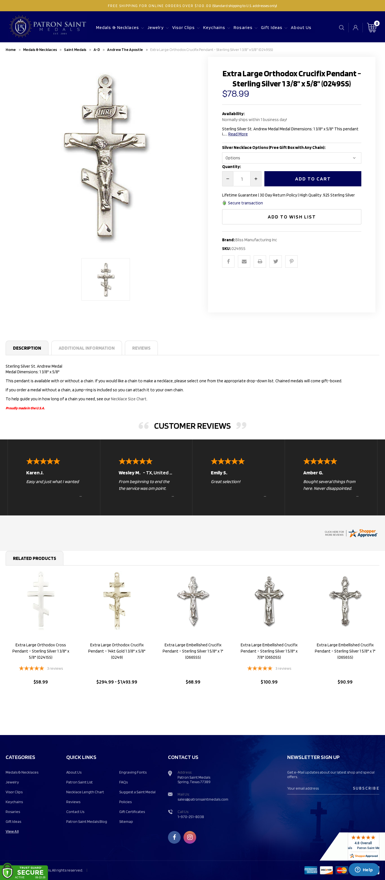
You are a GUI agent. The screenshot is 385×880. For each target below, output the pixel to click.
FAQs (123, 782)
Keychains (214, 27)
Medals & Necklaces (117, 27)
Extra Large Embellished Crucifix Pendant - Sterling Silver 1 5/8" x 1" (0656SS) (345, 651)
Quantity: (231, 166)
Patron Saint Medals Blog (86, 821)
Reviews (141, 348)
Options (40, 696)
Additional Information (87, 348)
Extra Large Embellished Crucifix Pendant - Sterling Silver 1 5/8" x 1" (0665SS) (193, 651)
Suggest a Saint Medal (137, 792)
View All (12, 831)
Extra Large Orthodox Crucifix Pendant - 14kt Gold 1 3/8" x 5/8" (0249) (116, 651)
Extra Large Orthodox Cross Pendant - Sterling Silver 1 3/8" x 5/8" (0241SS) (40, 651)
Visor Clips (183, 27)
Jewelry (155, 27)
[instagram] (190, 837)
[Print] (260, 261)
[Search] (341, 27)
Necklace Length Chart (85, 792)
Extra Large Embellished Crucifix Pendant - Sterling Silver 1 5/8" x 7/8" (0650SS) (269, 651)
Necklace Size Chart (129, 398)
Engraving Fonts (133, 772)
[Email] (244, 261)
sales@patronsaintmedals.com (203, 799)
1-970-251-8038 (191, 816)
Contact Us (75, 811)
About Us (301, 27)
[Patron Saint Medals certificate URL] (351, 532)
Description (27, 348)
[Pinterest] (291, 261)
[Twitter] (275, 261)
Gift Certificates (132, 811)
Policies (125, 801)
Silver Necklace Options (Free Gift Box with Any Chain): (274, 147)
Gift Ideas (271, 27)
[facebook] (174, 837)
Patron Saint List (79, 782)
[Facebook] (228, 261)
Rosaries (243, 27)
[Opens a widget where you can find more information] (363, 870)
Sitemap (126, 821)
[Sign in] (355, 27)
